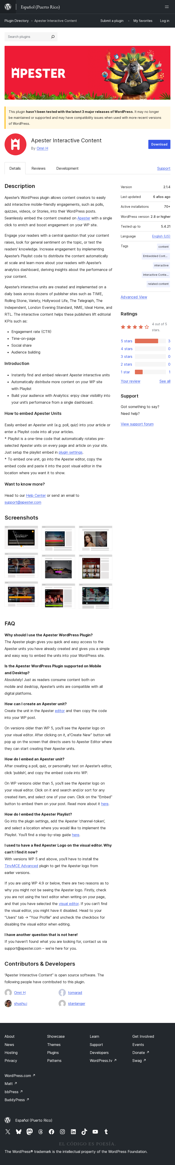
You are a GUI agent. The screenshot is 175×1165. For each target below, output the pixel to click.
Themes (54, 1044)
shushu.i (20, 1003)
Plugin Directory (17, 21)
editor (60, 710)
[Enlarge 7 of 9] (106, 532)
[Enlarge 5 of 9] (69, 560)
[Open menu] (167, 7)
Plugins (53, 1052)
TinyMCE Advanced (21, 865)
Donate (140, 1052)
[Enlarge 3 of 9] (32, 587)
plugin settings (70, 452)
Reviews (38, 168)
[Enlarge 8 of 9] (106, 560)
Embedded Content (156, 256)
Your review (130, 381)
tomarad (75, 992)
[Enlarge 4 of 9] (69, 532)
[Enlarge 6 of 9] (69, 589)
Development (67, 168)
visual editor (69, 903)
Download (159, 144)
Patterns (54, 1060)
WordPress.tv (103, 1060)
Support (163, 168)
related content (158, 284)
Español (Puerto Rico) (33, 1120)
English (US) (161, 236)
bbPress (14, 1092)
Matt (11, 1083)
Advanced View (134, 297)
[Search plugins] (52, 36)
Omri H (42, 148)
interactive (161, 265)
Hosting (11, 1052)
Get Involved (143, 1036)
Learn (94, 1036)
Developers (99, 1052)
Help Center (36, 495)
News (9, 1044)
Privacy (11, 1060)
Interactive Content (156, 274)
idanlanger (76, 1003)
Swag (139, 1060)
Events (138, 1044)
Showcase (56, 1036)
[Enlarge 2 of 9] (32, 558)
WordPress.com (20, 1075)
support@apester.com (23, 502)
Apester (83, 218)
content (163, 246)
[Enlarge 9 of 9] (106, 589)
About (10, 1036)
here (104, 803)
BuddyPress (17, 1099)
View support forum (137, 424)
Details (15, 168)
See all (165, 381)
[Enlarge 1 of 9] (32, 532)
